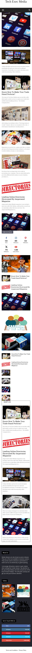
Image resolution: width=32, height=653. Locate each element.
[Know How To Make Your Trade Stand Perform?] (16, 83)
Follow (16, 237)
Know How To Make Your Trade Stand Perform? (15, 93)
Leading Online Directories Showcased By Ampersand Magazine (13, 199)
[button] (3, 10)
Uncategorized (6, 13)
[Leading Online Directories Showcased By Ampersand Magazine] (16, 187)
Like (6, 237)
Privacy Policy (22, 650)
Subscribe (16, 246)
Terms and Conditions (12, 650)
